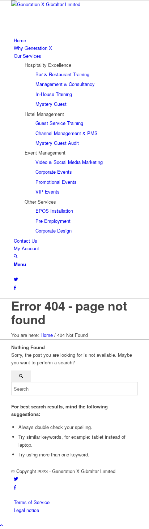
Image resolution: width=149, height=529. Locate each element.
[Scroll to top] (1, 524)
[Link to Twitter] (16, 279)
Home (47, 334)
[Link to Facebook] (15, 287)
